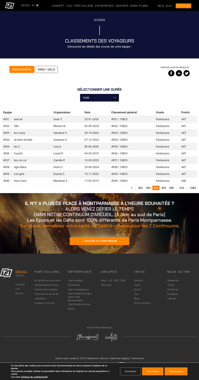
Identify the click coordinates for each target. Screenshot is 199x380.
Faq (136, 294)
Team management (78, 289)
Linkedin (171, 298)
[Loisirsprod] (111, 336)
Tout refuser (153, 371)
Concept (58, 5)
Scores (19, 293)
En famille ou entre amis (47, 280)
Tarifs (137, 285)
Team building (75, 280)
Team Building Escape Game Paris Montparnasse (80, 297)
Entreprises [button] (104, 5)
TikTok (170, 285)
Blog (169, 6)
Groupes (122, 5)
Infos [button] (161, 6)
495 (163, 188)
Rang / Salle (46, 69)
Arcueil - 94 (23, 5)
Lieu (69, 5)
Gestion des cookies (66, 358)
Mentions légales (120, 358)
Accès (137, 289)
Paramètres (130, 371)
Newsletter (173, 280)
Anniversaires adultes (46, 289)
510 (181, 188)
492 (140, 188)
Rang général (22, 69)
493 (148, 188)
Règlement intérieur (97, 358)
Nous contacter (142, 303)
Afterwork (106, 285)
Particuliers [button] (83, 5)
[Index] (6, 272)
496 (171, 188)
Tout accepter (176, 371)
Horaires (138, 280)
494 (156, 188)
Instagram (172, 294)
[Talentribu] (85, 335)
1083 (193, 188)
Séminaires (74, 285)
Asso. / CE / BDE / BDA (113, 280)
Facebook (172, 289)
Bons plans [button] (139, 5)
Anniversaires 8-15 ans (46, 285)
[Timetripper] (10, 5)
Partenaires (137, 358)
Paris (19, 275)
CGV (82, 358)
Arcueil (21, 271)
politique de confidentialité (34, 376)
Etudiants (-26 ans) (44, 303)
